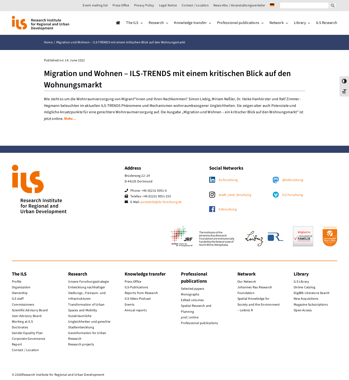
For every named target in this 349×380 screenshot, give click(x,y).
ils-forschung (228, 180)
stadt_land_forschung (235, 195)
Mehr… (70, 118)
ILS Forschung (292, 195)
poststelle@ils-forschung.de (161, 202)
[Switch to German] (272, 5)
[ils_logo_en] (40, 17)
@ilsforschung (292, 180)
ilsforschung (228, 209)
